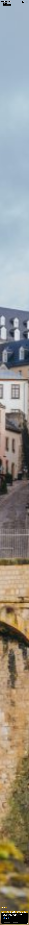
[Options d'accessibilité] (23, 2)
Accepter (7, 921)
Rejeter (15, 921)
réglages (6, 918)
